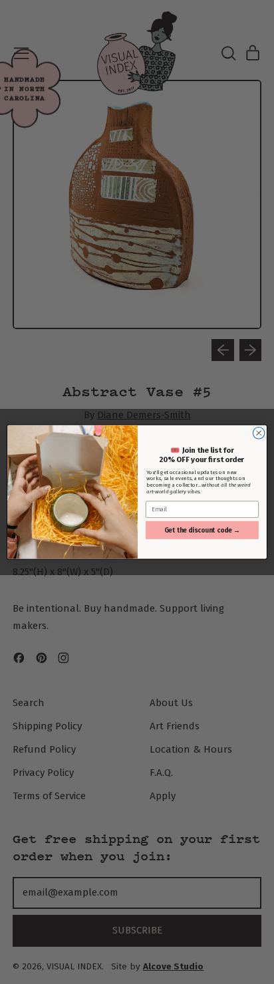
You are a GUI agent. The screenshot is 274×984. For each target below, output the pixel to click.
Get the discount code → (202, 530)
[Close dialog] (259, 433)
